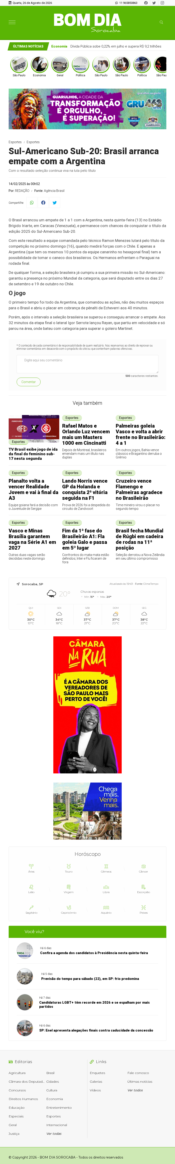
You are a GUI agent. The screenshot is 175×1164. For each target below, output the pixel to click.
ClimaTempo (150, 583)
